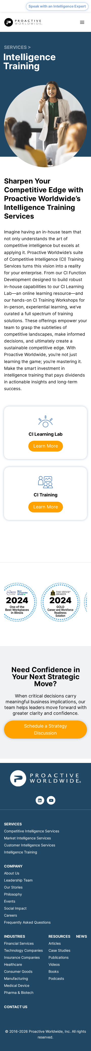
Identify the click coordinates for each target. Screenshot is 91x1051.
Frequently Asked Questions (27, 922)
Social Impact (15, 908)
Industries (14, 936)
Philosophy (13, 894)
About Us (11, 873)
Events (9, 901)
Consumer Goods (18, 971)
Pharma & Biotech (18, 992)
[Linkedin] (40, 800)
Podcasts (56, 978)
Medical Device (16, 985)
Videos (54, 964)
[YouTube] (51, 800)
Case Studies (59, 950)
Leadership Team (18, 880)
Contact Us (15, 1007)
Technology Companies (23, 950)
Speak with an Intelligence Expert (57, 6)
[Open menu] (82, 22)
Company (13, 866)
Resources (59, 936)
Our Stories (13, 887)
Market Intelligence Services (27, 838)
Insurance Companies (22, 957)
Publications (59, 957)
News (81, 936)
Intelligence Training (20, 852)
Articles (55, 943)
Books (54, 971)
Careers (10, 915)
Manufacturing (16, 978)
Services (13, 824)
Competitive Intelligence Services (31, 831)
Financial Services (19, 943)
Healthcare (13, 964)
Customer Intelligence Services (29, 845)
